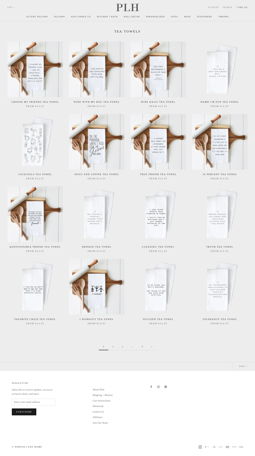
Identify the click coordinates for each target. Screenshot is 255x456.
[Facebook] (151, 387)
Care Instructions (102, 400)
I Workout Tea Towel (97, 319)
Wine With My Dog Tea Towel (97, 102)
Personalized (155, 17)
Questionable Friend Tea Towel (35, 247)
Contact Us (98, 411)
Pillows (59, 17)
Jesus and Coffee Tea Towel (96, 174)
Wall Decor (132, 17)
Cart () (242, 7)
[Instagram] (158, 387)
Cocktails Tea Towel (35, 174)
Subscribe (24, 412)
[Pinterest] (165, 387)
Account (213, 7)
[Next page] (151, 346)
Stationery (204, 17)
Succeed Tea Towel (158, 319)
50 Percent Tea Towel (220, 174)
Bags (187, 17)
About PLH (98, 389)
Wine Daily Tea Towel (158, 102)
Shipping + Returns (103, 395)
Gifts (174, 17)
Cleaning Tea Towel (158, 247)
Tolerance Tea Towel (220, 319)
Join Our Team (100, 422)
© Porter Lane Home (27, 447)
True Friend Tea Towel (158, 174)
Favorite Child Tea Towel (35, 319)
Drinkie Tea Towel (97, 247)
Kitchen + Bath (107, 17)
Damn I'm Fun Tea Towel (220, 102)
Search (227, 7)
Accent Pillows (37, 17)
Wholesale (98, 406)
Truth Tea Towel (219, 247)
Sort (242, 366)
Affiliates (97, 417)
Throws (223, 17)
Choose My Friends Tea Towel (35, 102)
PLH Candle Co (81, 17)
